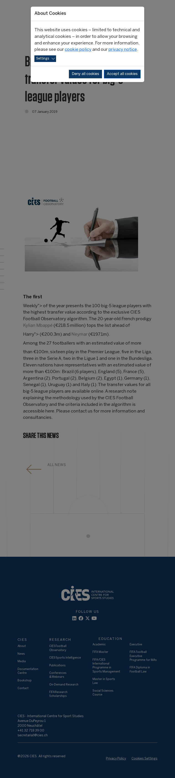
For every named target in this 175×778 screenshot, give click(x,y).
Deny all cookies (85, 74)
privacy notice (122, 50)
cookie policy (78, 50)
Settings (42, 58)
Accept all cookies (122, 74)
